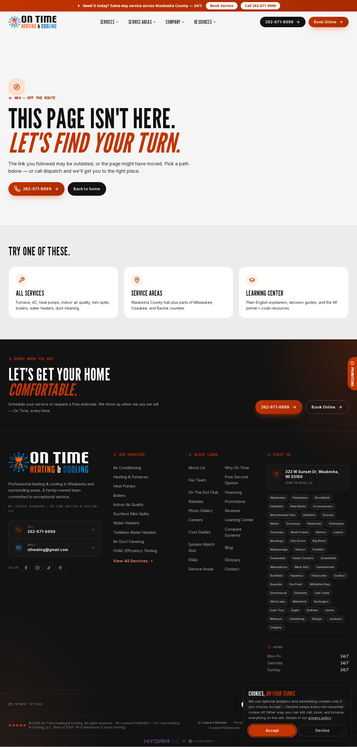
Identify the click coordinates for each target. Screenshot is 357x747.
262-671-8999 (37, 189)
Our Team (197, 480)
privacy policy (319, 718)
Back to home (86, 189)
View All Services (130, 560)
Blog (229, 547)
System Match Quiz (201, 547)
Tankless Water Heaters (134, 532)
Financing (233, 492)
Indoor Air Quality (128, 504)
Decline (322, 730)
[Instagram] (37, 567)
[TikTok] (49, 567)
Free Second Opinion (236, 479)
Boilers (119, 495)
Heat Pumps (124, 486)
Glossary (232, 559)
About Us (196, 467)
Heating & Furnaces (130, 476)
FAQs (193, 559)
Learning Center (239, 519)
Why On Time (237, 467)
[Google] (60, 567)
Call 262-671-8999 (260, 5)
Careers (195, 519)
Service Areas (201, 568)
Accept (272, 730)
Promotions (235, 501)
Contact (232, 568)
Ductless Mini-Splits (131, 513)
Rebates (196, 501)
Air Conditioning (127, 467)
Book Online (325, 22)
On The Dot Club (203, 492)
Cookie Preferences (224, 728)
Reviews (232, 510)
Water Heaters (126, 522)
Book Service (221, 5)
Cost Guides (199, 532)
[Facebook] (26, 567)
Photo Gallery (200, 510)
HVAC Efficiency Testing (135, 550)
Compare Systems (233, 532)
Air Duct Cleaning (128, 541)
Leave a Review (214, 722)
